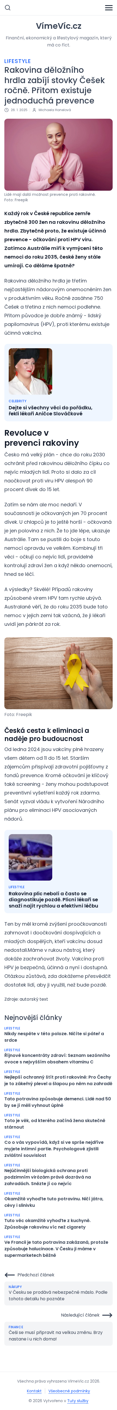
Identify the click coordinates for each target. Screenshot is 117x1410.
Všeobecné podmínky (69, 1391)
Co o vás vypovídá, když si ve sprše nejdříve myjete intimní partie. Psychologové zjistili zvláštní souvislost (54, 1148)
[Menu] (109, 7)
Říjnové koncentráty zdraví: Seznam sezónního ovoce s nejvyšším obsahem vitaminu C (57, 1058)
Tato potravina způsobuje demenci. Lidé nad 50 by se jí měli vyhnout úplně (57, 1102)
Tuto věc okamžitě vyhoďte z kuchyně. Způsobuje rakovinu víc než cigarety (47, 1223)
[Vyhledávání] (7, 7)
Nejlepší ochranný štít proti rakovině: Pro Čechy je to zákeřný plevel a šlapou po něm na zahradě (58, 1080)
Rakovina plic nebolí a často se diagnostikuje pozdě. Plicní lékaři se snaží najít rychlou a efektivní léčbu (53, 900)
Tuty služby (77, 1400)
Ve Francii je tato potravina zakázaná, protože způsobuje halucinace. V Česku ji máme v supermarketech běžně (56, 1248)
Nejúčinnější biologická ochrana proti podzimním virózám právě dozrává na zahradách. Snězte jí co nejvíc (47, 1177)
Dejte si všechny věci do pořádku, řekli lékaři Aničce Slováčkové (51, 411)
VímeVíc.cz (58, 26)
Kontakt (34, 1391)
